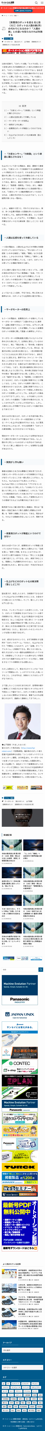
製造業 (39, 1407)
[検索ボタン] (36, 3)
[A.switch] (8, 789)
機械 (34, 1403)
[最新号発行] (20, 1250)
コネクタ (6, 1387)
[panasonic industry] (20, 1004)
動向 (27, 1399)
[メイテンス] (20, 1058)
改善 (28, 1403)
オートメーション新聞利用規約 (12, 1419)
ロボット (18, 1395)
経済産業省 (23, 1407)
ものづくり (15, 1384)
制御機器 (6, 1399)
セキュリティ (36, 1387)
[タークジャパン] (20, 1170)
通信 (18, 1410)
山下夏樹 (27, 42)
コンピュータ (15, 1387)
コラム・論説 (8, 39)
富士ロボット (18, 42)
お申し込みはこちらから (23, 11)
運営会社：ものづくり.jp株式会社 (32, 1419)
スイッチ (26, 1387)
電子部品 (31, 1410)
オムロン (35, 1384)
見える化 (6, 1410)
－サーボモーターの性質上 (18, 120)
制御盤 (13, 1399)
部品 (24, 1410)
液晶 (40, 1403)
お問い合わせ (30, 1422)
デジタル (27, 1391)
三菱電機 (27, 1395)
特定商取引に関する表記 (18, 1422)
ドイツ (35, 1391)
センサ (5, 1391)
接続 (17, 1403)
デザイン (18, 1391)
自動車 (32, 1407)
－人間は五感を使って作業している (21, 117)
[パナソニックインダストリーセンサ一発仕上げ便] (22, 959)
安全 (40, 1399)
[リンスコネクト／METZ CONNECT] (20, 1098)
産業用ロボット (36, 42)
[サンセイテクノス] (36, 959)
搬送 (22, 1403)
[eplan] (20, 1086)
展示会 (5, 1403)
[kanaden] (8, 959)
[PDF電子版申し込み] (22, 53)
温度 (4, 1407)
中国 (34, 1395)
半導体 (34, 1399)
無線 (10, 1407)
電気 (38, 1410)
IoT (8, 1384)
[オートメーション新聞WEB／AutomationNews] (7, 3)
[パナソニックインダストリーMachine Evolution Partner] (20, 1111)
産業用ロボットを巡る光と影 (11, 45)
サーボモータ (8, 42)
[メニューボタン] (42, 3)
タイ (11, 1391)
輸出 (12, 1410)
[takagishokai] (36, 789)
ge (3, 1384)
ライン (11, 1395)
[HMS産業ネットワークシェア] (20, 1045)
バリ (4, 1395)
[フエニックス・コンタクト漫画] (20, 1123)
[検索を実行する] (40, 969)
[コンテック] (20, 1073)
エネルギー (25, 1384)
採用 (11, 1403)
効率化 (21, 1399)
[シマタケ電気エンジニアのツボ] (22, 789)
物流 (15, 1407)
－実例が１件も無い (15, 124)
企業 (40, 1395)
